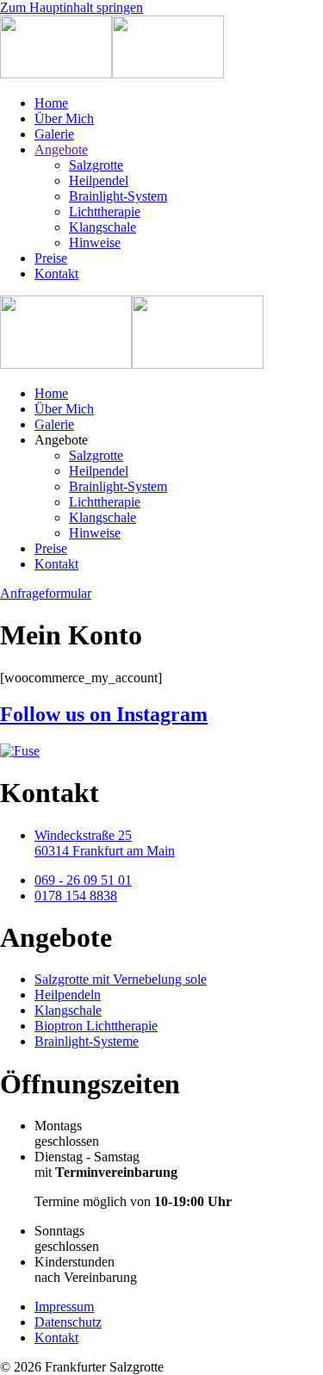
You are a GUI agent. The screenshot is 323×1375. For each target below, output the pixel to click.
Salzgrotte (96, 165)
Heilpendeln (67, 994)
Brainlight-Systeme (86, 1041)
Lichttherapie (104, 211)
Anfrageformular (45, 593)
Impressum (64, 1306)
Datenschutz (68, 1322)
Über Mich (64, 118)
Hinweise (95, 242)
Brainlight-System (118, 196)
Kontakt (56, 273)
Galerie (54, 134)
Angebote (61, 149)
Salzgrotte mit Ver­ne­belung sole (120, 979)
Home (51, 103)
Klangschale (102, 227)
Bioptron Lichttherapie (96, 1025)
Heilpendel (98, 180)
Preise (50, 258)
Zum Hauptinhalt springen (71, 7)
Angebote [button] (61, 439)
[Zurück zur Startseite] (112, 73)
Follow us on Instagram (104, 714)
